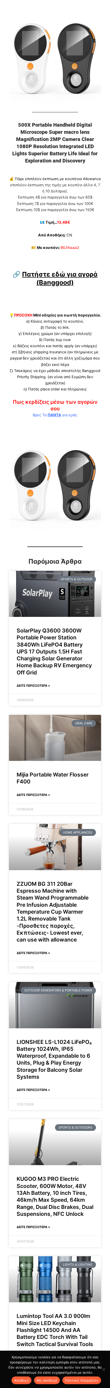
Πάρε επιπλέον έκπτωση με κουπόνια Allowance (58, 179)
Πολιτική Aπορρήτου (81, 1380)
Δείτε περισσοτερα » (33, 685)
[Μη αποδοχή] (103, 1369)
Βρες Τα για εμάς (55, 415)
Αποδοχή (21, 1380)
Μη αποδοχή (47, 1380)
